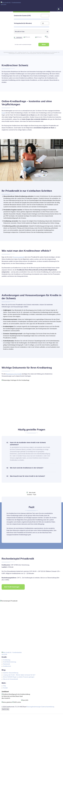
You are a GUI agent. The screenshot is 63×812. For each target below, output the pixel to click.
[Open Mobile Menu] (59, 9)
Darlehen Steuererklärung (10, 672)
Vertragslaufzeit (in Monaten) (23, 23)
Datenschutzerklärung (47, 706)
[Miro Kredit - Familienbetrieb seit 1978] (31, 4)
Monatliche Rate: (20, 31)
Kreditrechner (7, 666)
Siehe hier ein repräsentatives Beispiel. (45, 53)
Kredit (3, 113)
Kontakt (5, 688)
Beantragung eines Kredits (14, 374)
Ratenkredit (6, 664)
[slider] (15, 19)
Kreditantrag (6, 660)
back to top (5, 709)
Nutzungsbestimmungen (34, 706)
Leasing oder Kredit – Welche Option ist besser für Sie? (19, 675)
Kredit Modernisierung (9, 662)
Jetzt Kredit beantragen (11, 587)
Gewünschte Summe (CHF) (22, 15)
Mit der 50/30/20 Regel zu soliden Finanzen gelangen (18, 677)
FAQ (4, 686)
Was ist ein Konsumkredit (10, 679)
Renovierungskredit (18, 257)
